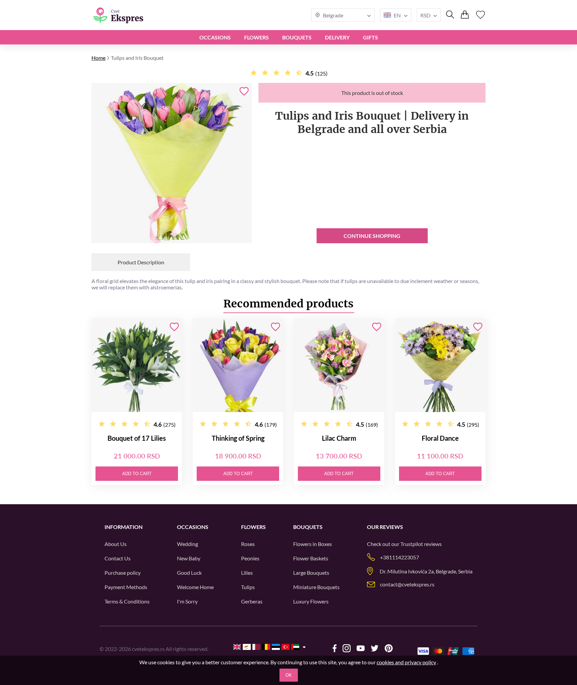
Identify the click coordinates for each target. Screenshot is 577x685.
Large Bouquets (311, 572)
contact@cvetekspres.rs (407, 584)
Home (98, 57)
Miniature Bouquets (316, 587)
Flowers (256, 37)
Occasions (215, 37)
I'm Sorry (187, 601)
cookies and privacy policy (406, 662)
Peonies (250, 558)
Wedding (187, 544)
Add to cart (137, 473)
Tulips (248, 587)
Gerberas (251, 601)
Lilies (247, 572)
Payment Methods (126, 587)
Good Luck (189, 572)
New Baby (188, 558)
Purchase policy (123, 572)
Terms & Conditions (127, 601)
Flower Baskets (310, 558)
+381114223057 (399, 557)
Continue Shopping (372, 236)
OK (288, 675)
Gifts (370, 37)
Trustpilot (411, 544)
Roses (248, 544)
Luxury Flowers (311, 601)
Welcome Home (195, 587)
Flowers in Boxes (312, 544)
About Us (116, 544)
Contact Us (118, 558)
